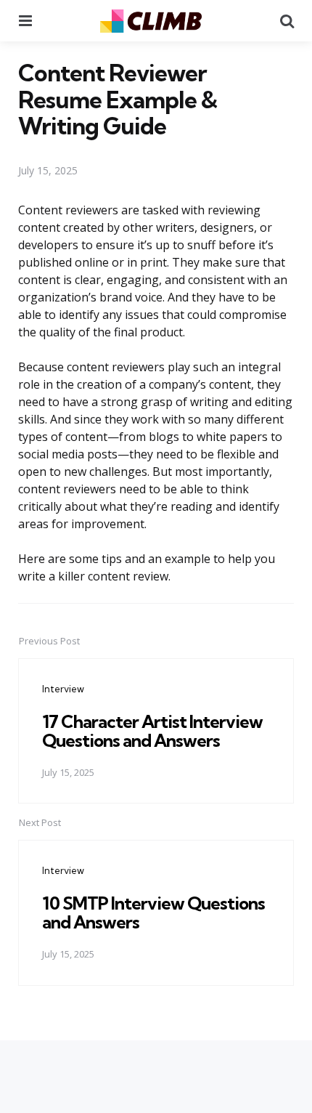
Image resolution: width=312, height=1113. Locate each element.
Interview (63, 689)
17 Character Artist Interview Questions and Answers (152, 731)
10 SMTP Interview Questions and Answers (153, 912)
